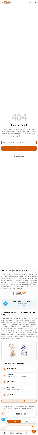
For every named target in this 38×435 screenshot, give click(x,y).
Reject (27, 421)
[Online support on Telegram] (5, 303)
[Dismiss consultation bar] (21, 428)
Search (19, 148)
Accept (14, 421)
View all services (18, 401)
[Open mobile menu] (35, 2)
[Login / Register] (32, 2)
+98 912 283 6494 (21, 303)
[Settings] (34, 421)
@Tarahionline (21, 305)
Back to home (20, 156)
